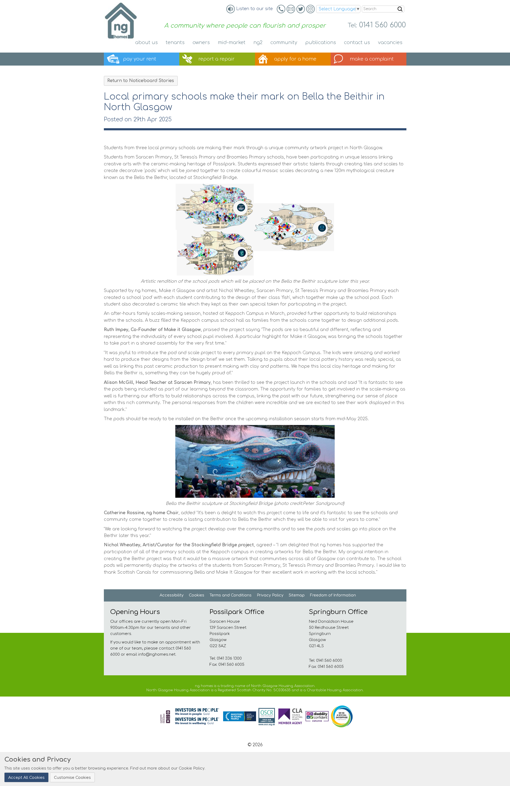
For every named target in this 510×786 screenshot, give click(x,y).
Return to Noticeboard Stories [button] (140, 80)
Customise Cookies (72, 777)
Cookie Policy (192, 768)
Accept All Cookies (26, 777)
